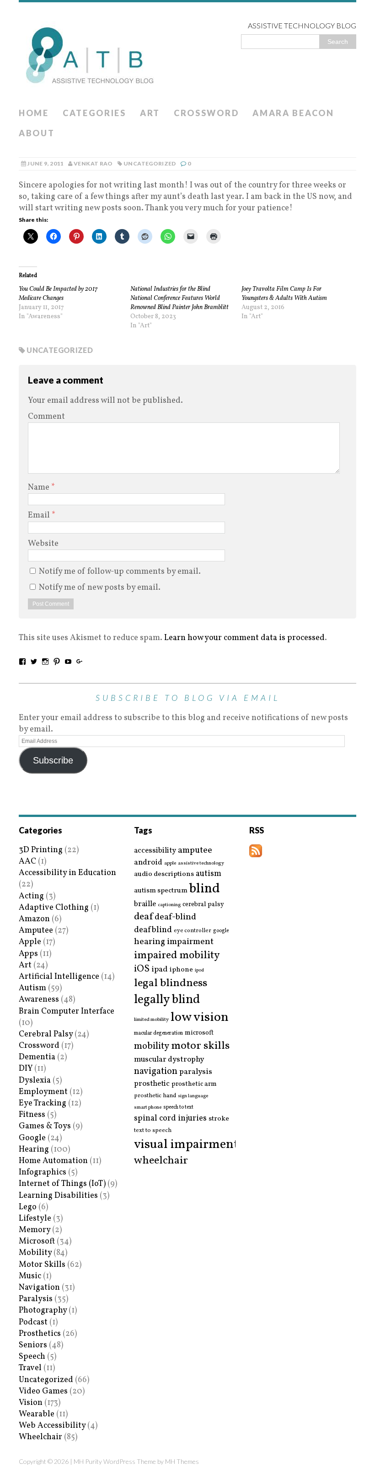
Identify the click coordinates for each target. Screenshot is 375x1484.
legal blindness (170, 983)
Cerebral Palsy (46, 1034)
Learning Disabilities (58, 1195)
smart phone (147, 1107)
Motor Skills (42, 1264)
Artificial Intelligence (59, 976)
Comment (46, 416)
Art (150, 113)
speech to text (178, 1107)
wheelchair (161, 1160)
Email (40, 515)
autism (208, 874)
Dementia (37, 1057)
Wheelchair (40, 1437)
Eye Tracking (42, 1103)
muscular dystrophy (169, 1059)
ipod (199, 970)
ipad (159, 969)
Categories (94, 113)
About (37, 133)
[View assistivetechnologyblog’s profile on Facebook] (22, 661)
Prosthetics (40, 1334)
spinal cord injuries (170, 1118)
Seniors (33, 1345)
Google (32, 1138)
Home (34, 113)
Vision (31, 1403)
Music (30, 1276)
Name (39, 487)
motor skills (200, 1046)
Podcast (33, 1322)
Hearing (34, 1149)
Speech (32, 1356)
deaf (143, 917)
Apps (28, 954)
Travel (30, 1368)
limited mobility (151, 1019)
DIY (25, 1068)
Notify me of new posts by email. (100, 587)
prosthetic (152, 1083)
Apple (30, 942)
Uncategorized (149, 163)
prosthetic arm (194, 1084)
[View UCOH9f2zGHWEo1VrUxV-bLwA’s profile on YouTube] (68, 661)
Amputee (36, 930)
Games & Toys (45, 1126)
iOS (142, 969)
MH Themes (182, 1461)
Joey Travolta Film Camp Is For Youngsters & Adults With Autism (284, 294)
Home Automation (53, 1161)
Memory (34, 1230)
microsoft (199, 1033)
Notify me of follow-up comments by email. (120, 571)
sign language (193, 1096)
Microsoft (37, 1241)
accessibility (155, 850)
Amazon (34, 919)
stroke (219, 1119)
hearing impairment (174, 942)
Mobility (35, 1253)
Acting (31, 896)
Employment (43, 1092)
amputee (195, 850)
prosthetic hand (155, 1096)
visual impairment (186, 1144)
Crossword (206, 113)
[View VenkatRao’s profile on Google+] (79, 661)
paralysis (195, 1072)
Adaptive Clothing (54, 907)
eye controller (192, 930)
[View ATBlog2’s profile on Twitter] (34, 661)
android (148, 862)
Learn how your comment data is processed (244, 638)
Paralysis (36, 1299)
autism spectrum (161, 891)
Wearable (36, 1414)
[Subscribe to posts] (255, 851)
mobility (151, 1046)
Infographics (42, 1172)
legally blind (167, 1000)
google (221, 930)
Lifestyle (35, 1218)
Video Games (43, 1391)
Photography (43, 1310)
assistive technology (201, 863)
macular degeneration (158, 1033)
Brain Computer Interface (66, 1011)
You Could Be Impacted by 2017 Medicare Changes (58, 294)
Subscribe (53, 760)
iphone (181, 970)
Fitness (32, 1115)
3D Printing (41, 850)
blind (204, 889)
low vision (200, 1018)
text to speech (152, 1131)
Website (43, 544)
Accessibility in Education (67, 873)
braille (145, 904)
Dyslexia (35, 1080)
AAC (27, 861)
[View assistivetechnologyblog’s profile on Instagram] (45, 661)
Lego (28, 1207)
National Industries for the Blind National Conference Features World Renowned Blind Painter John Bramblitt (179, 298)
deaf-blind (175, 917)
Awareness (39, 999)
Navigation (39, 1287)
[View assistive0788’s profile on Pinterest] (56, 661)
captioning (169, 905)
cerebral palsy (203, 904)
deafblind (153, 930)
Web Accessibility (52, 1425)
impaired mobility (177, 955)
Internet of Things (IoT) (62, 1184)
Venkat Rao (93, 163)
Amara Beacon (293, 113)
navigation (155, 1071)
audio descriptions (164, 874)
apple (170, 863)
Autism (32, 988)
